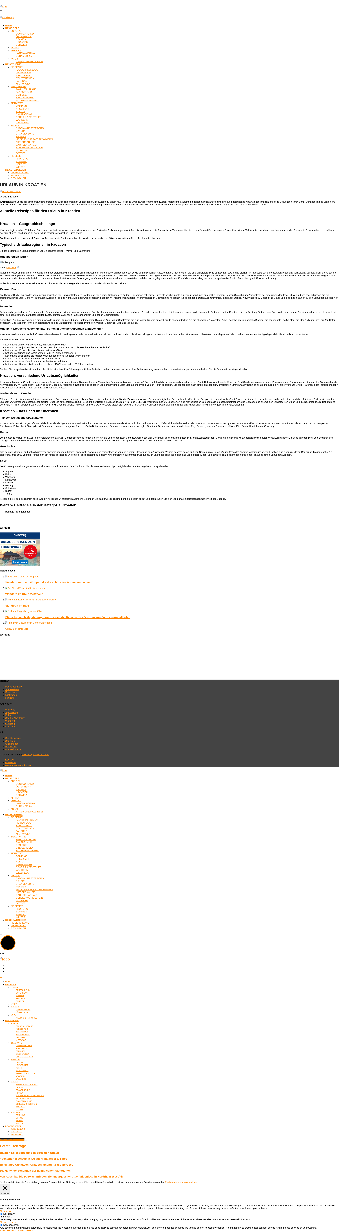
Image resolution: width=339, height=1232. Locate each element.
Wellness (22, 122)
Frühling (22, 158)
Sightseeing (24, 114)
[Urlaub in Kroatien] (10, 191)
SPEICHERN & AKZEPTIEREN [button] (16, 1230)
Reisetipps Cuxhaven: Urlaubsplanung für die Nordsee (36, 1164)
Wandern (22, 120)
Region (15, 125)
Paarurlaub (24, 92)
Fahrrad (21, 81)
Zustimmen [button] (171, 1182)
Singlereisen (25, 97)
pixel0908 (11, 267)
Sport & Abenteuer (28, 117)
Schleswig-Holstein (29, 147)
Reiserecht (18, 175)
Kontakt (9, 760)
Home (8, 25)
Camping (21, 106)
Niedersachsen (26, 142)
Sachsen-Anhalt (26, 145)
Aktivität (17, 103)
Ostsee (21, 153)
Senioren (22, 95)
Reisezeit (17, 156)
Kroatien (22, 42)
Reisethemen (14, 64)
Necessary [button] (5, 1211)
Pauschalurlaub (27, 70)
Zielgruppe (18, 86)
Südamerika (24, 56)
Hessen (21, 136)
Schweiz (21, 45)
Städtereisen (25, 78)
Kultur (20, 111)
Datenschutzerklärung (18, 765)
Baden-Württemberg (30, 128)
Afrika (15, 47)
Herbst (21, 164)
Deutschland (25, 33)
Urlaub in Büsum (16, 628)
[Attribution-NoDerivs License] (18, 267)
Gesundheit (18, 178)
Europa (16, 31)
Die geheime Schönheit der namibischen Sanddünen (35, 1170)
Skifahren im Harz (17, 605)
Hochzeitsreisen (27, 100)
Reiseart (17, 67)
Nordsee (22, 150)
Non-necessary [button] (8, 1222)
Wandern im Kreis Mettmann (24, 593)
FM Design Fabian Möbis (35, 754)
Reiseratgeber (15, 169)
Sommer (21, 161)
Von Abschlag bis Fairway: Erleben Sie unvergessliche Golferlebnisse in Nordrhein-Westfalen (62, 1176)
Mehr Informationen (188, 1182)
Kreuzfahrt (24, 75)
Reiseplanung (20, 172)
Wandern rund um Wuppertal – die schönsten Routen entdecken (48, 582)
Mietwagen (23, 83)
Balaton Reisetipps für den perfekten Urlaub (29, 1152)
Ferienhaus (23, 72)
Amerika (16, 50)
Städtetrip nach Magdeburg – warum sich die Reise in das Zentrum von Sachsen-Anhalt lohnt (67, 617)
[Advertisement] (79, 657)
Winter (20, 167)
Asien (14, 58)
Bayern (21, 131)
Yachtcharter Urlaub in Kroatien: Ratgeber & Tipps (33, 1158)
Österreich (24, 36)
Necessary (9, 1214)
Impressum (10, 763)
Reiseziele (12, 28)
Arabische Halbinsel (29, 61)
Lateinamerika (25, 53)
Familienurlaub (26, 89)
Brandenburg (25, 133)
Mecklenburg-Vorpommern (34, 139)
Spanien (21, 39)
